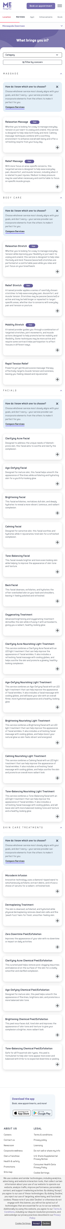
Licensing (38, 1145)
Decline (46, 1223)
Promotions (9, 1167)
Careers (7, 1134)
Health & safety (12, 1161)
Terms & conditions (43, 1134)
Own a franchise (12, 1156)
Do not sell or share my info (47, 1151)
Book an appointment (41, 6)
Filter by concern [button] (33, 62)
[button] (57, 147)
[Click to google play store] (42, 1113)
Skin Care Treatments (23, 827)
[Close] (57, 86)
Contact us (9, 1140)
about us (10, 1128)
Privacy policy (40, 1140)
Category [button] (10, 55)
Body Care (12, 197)
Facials (10, 390)
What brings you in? (32, 40)
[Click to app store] (22, 1113)
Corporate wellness (13, 1151)
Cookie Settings (41, 1173)
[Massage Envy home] (7, 6)
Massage (11, 73)
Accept (36, 1223)
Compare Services (14, 107)
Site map (8, 1172)
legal (38, 1128)
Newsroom (9, 1145)
